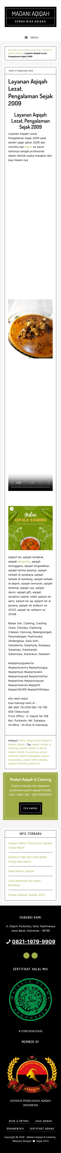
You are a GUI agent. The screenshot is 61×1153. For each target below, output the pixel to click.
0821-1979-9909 (33, 942)
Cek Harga (31, 808)
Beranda (12, 50)
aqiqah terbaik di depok (33, 748)
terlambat (24, 561)
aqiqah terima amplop (35, 759)
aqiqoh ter (34, 763)
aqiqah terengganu (29, 755)
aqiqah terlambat (17, 763)
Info (20, 50)
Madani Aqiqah (30, 13)
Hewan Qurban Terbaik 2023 (26, 894)
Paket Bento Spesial (21, 871)
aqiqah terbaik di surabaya (23, 751)
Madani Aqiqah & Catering (41, 1137)
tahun (28, 147)
